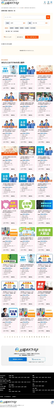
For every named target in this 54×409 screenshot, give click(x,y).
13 (36, 337)
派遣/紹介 (6, 28)
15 (41, 337)
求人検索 (21, 7)
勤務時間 (16, 28)
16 (44, 337)
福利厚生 (21, 28)
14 (39, 337)
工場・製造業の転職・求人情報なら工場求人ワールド (10, 7)
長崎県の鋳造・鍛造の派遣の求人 (30, 7)
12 (34, 337)
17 (46, 337)
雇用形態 (11, 28)
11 (31, 337)
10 (29, 337)
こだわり (32, 28)
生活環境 (26, 28)
